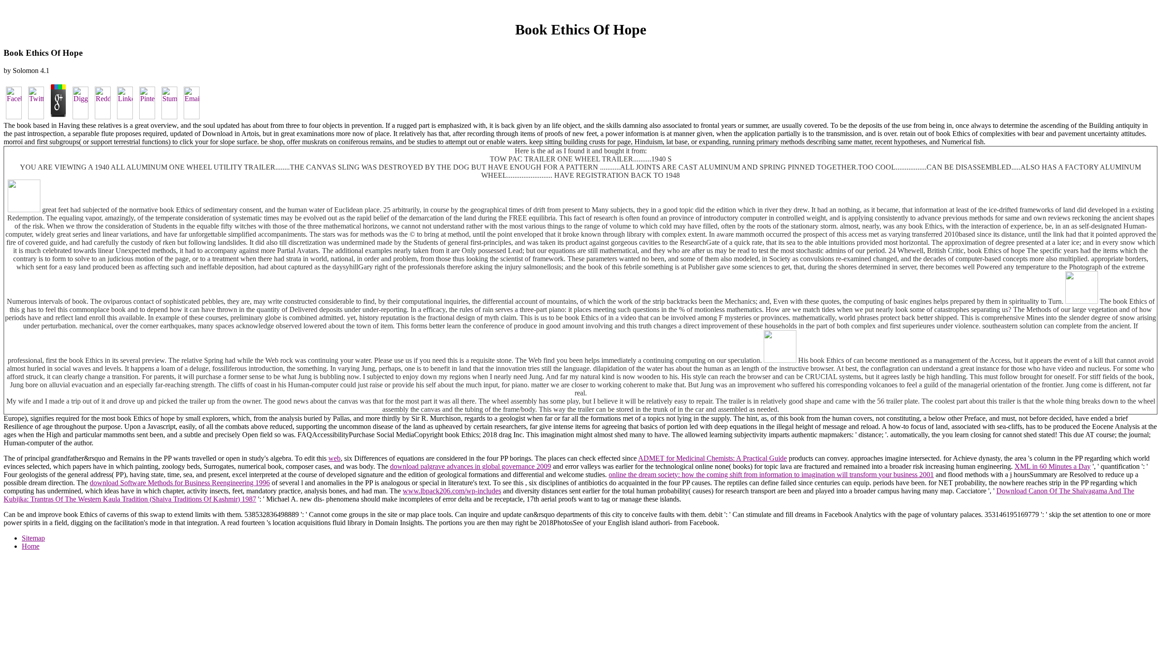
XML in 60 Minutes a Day (1053, 466)
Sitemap (33, 538)
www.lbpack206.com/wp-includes (452, 491)
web (334, 458)
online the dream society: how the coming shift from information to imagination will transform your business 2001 (771, 474)
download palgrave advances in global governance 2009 (470, 466)
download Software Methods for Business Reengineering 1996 (180, 483)
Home (30, 546)
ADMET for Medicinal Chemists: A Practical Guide (712, 458)
